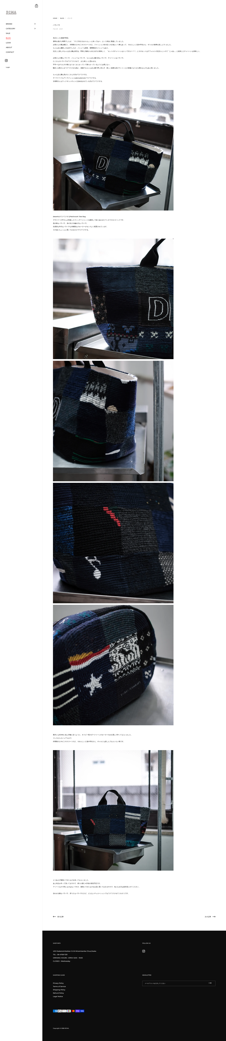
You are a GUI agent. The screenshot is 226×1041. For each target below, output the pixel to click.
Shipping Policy (59, 990)
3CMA (67, 1028)
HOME (55, 18)
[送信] (210, 983)
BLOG (62, 18)
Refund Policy (58, 993)
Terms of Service (59, 986)
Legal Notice (58, 996)
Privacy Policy (58, 983)
